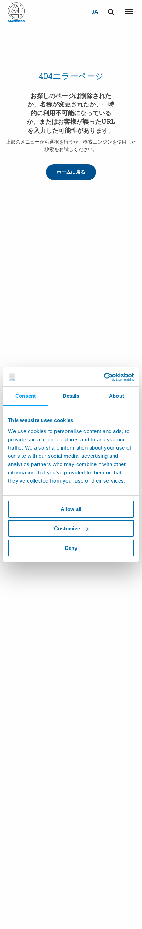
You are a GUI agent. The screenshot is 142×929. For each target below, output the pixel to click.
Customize (67, 528)
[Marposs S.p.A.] (16, 12)
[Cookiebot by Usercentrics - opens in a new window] (104, 377)
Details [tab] (71, 396)
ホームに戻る (71, 172)
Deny (71, 548)
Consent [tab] (25, 396)
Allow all (71, 509)
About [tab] (116, 396)
